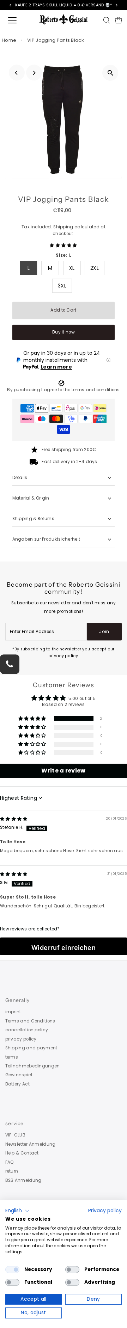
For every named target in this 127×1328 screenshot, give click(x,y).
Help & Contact (22, 1153)
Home (9, 40)
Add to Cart (63, 310)
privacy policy (21, 1039)
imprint (13, 1012)
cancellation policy (26, 1030)
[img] (14, 819)
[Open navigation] (17, 20)
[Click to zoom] (110, 73)
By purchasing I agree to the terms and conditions (63, 390)
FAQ (9, 1162)
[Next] (34, 73)
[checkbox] (12, 1269)
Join (104, 631)
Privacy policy (105, 1210)
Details (20, 477)
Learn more (56, 366)
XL (72, 268)
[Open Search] (106, 20)
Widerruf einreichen (63, 947)
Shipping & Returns (33, 518)
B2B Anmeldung (23, 1180)
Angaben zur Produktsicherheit (46, 539)
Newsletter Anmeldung (30, 1144)
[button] (63, 245)
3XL (62, 285)
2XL (94, 268)
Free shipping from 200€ (69, 449)
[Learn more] (109, 360)
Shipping (63, 227)
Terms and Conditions (30, 1021)
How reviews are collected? (30, 929)
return (11, 1171)
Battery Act (17, 1084)
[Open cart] (118, 20)
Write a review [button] (63, 770)
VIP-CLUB (15, 1135)
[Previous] (17, 73)
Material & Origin (30, 498)
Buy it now (63, 332)
